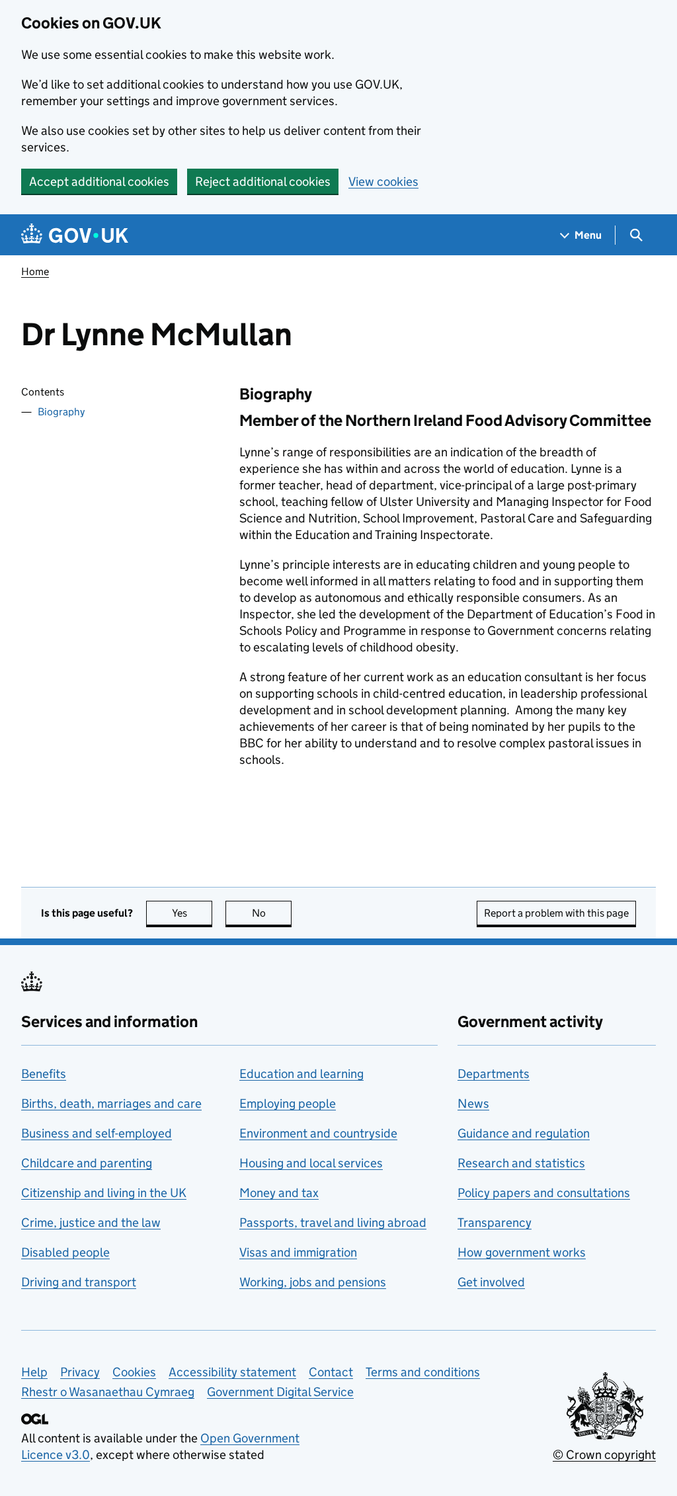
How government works (522, 1252)
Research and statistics (521, 1163)
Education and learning (301, 1073)
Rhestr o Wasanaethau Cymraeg (107, 1391)
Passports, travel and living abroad (332, 1222)
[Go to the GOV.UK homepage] (74, 235)
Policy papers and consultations (544, 1192)
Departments (494, 1073)
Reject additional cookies (263, 181)
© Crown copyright (604, 1454)
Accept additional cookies (99, 181)
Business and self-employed (96, 1133)
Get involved (491, 1282)
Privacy (80, 1372)
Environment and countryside (318, 1133)
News (473, 1103)
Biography (61, 411)
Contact (331, 1372)
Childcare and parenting (86, 1163)
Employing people (287, 1103)
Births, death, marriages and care (111, 1103)
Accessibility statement (232, 1372)
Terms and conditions (423, 1372)
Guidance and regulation (524, 1133)
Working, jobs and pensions (312, 1282)
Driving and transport (78, 1282)
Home (35, 271)
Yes (192, 913)
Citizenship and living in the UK (103, 1192)
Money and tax (279, 1192)
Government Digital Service (280, 1391)
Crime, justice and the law (91, 1222)
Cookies (134, 1372)
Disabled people (65, 1252)
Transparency (495, 1222)
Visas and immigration (298, 1252)
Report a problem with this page (556, 913)
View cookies (383, 181)
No (272, 913)
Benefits (43, 1073)
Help (34, 1372)
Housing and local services (311, 1163)
